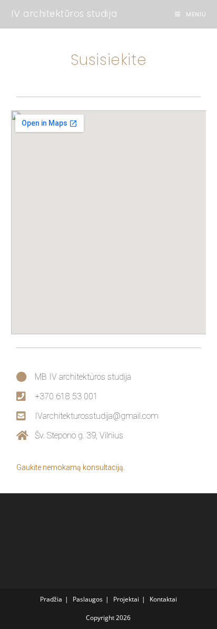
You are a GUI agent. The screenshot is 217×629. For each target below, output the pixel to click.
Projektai (126, 599)
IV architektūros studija (64, 13)
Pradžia (51, 599)
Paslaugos (88, 599)
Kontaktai (163, 599)
